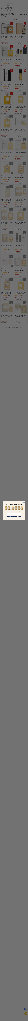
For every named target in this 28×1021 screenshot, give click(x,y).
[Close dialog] (24, 502)
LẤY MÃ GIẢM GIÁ (14, 516)
